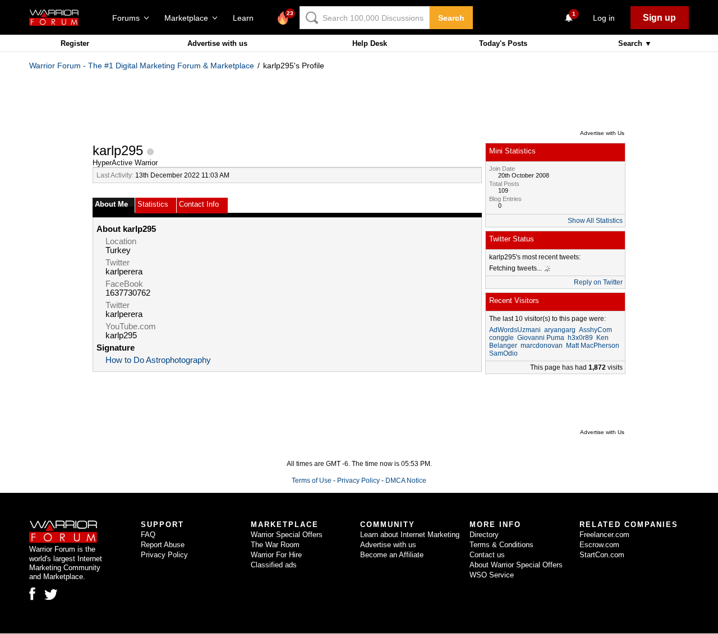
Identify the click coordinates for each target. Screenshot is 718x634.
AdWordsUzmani (515, 330)
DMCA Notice (405, 480)
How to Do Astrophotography (158, 360)
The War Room (275, 544)
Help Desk (369, 43)
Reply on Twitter (598, 282)
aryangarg (560, 330)
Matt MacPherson (592, 345)
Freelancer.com (604, 534)
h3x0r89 (580, 338)
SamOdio (503, 353)
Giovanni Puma (540, 338)
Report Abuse (163, 544)
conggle (501, 338)
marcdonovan (542, 345)
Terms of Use (312, 480)
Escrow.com (599, 544)
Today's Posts (503, 43)
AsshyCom (595, 330)
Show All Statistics (595, 221)
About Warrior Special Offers (516, 565)
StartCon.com (601, 555)
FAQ (148, 534)
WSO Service (492, 575)
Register (75, 43)
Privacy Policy (358, 480)
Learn (246, 17)
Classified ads (274, 565)
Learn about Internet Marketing (409, 534)
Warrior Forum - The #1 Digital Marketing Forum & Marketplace (141, 65)
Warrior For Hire (276, 555)
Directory (484, 534)
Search (451, 17)
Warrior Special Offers (287, 534)
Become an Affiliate (392, 555)
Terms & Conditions (501, 544)
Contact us (487, 555)
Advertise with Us (602, 133)
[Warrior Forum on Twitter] (51, 594)
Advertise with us (217, 43)
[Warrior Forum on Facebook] (32, 593)
